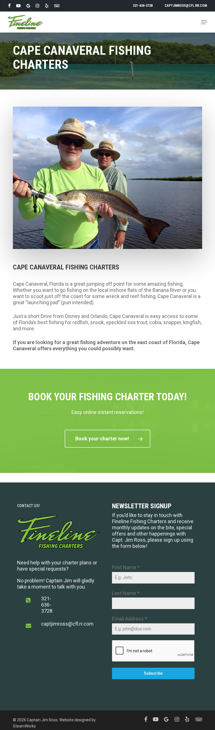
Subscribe (153, 673)
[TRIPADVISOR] (57, 6)
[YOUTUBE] (18, 6)
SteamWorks (24, 726)
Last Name (125, 593)
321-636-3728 (46, 605)
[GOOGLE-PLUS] (28, 6)
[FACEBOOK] (9, 6)
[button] (204, 22)
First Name (126, 567)
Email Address (129, 619)
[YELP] (46, 6)
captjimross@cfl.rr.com (67, 624)
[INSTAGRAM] (37, 6)
